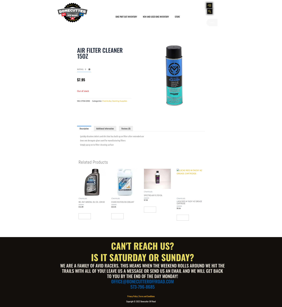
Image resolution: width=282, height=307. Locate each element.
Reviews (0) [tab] (125, 128)
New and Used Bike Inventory (156, 16)
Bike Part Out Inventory (126, 16)
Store (177, 16)
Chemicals (106, 101)
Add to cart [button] (84, 216)
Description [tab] (84, 128)
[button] (209, 5)
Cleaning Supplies (119, 101)
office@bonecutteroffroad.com (142, 281)
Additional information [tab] (105, 128)
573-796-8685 (142, 286)
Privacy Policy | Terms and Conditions (141, 296)
